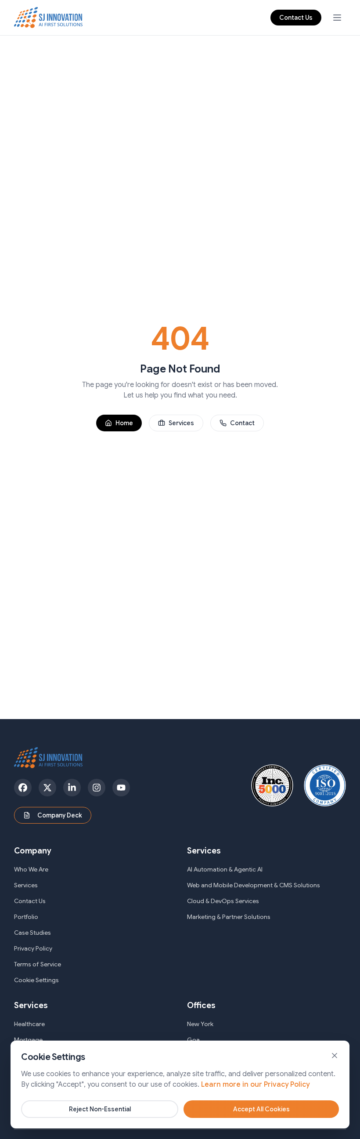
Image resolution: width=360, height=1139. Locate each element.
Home (124, 423)
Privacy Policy (33, 948)
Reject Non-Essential (100, 1109)
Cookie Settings (36, 980)
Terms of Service (37, 964)
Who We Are (31, 869)
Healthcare (29, 1024)
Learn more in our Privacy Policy (255, 1084)
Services (181, 423)
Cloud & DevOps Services (223, 901)
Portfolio (26, 917)
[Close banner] (334, 1055)
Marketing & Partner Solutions (228, 917)
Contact (242, 423)
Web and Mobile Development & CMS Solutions (253, 885)
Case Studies (32, 933)
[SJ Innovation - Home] (48, 18)
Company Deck (59, 815)
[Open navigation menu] (337, 17)
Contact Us (296, 18)
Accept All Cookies (261, 1109)
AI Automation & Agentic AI (225, 869)
